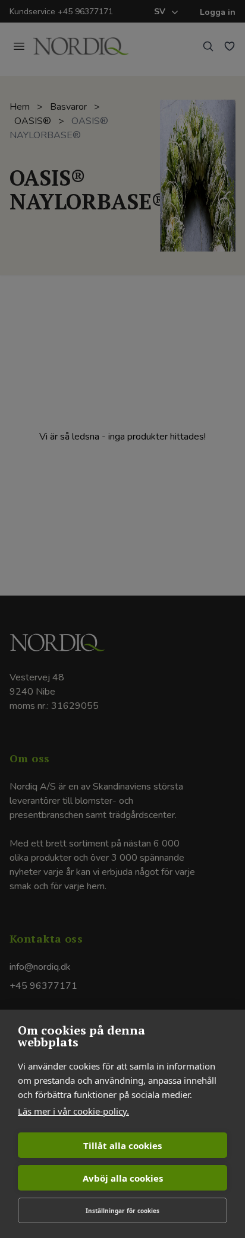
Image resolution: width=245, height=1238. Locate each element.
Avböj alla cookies (123, 1178)
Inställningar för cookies (122, 1211)
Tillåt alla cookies (122, 1145)
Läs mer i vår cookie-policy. (73, 1111)
